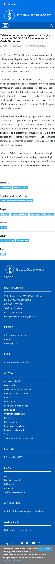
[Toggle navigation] (5, 25)
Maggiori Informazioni (12, 560)
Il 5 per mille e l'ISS (13, 457)
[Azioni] (4, 4)
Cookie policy (10, 343)
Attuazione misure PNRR (16, 362)
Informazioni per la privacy (17, 335)
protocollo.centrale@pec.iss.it (23, 316)
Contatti (8, 339)
